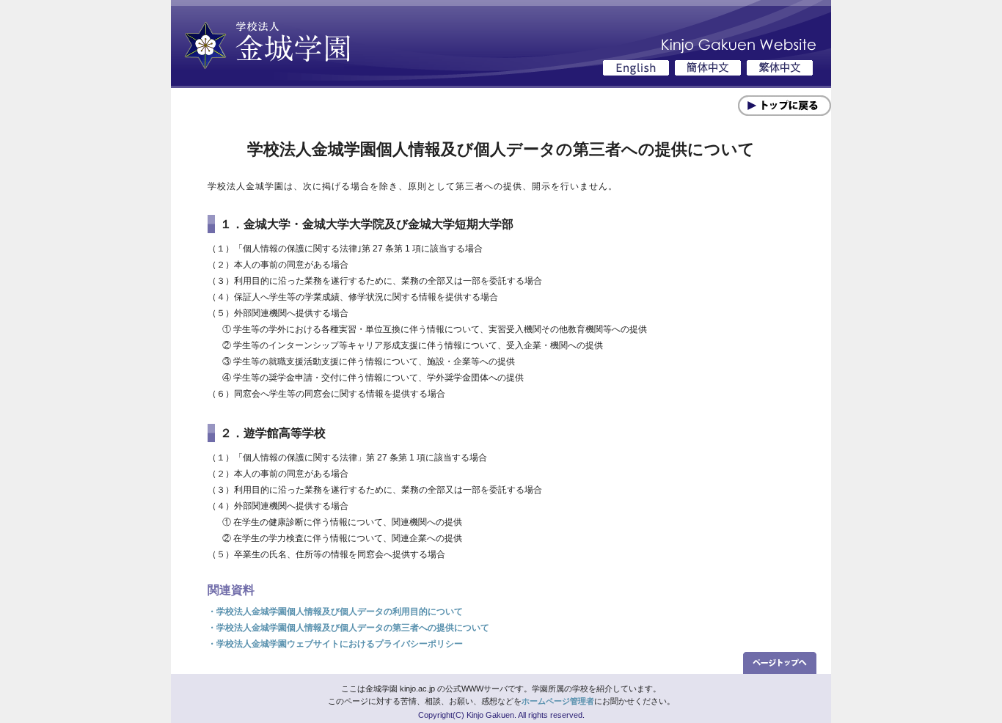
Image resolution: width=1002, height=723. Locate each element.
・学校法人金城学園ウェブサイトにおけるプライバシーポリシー (335, 644)
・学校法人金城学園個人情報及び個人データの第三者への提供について (348, 628)
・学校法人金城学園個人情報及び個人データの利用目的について (335, 611)
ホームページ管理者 (558, 701)
